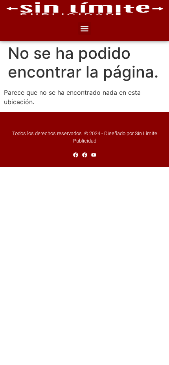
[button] (84, 28)
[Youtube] (93, 154)
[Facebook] (75, 154)
